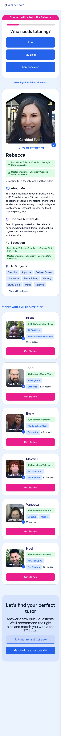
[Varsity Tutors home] (14, 5)
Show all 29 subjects (18, 291)
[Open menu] (55, 5)
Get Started (30, 351)
